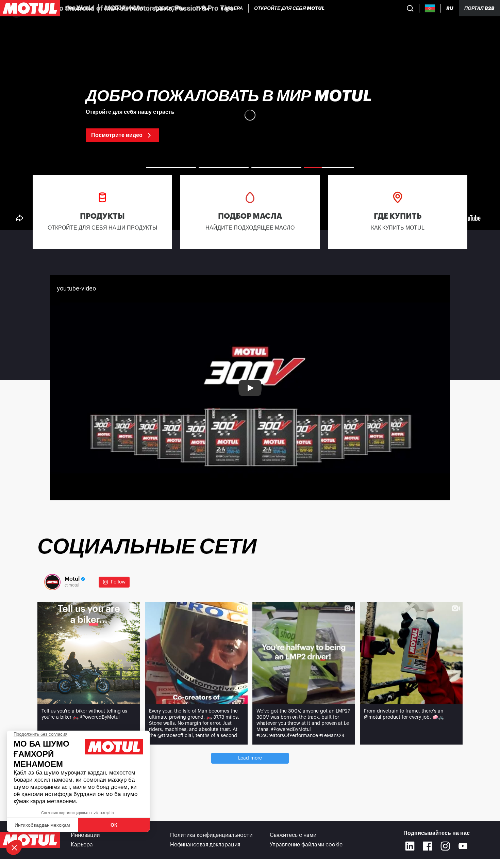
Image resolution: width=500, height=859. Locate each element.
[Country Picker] (430, 8)
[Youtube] (463, 846)
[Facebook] (427, 846)
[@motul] (52, 582)
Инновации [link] (85, 835)
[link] (202, 8)
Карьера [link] (82, 844)
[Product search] (410, 8)
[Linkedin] (410, 846)
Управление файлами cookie (306, 844)
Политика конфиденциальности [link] (211, 835)
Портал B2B (479, 8)
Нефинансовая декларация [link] (205, 844)
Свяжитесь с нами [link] (293, 835)
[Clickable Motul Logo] (30, 8)
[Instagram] (445, 846)
